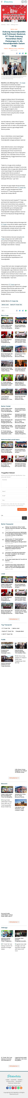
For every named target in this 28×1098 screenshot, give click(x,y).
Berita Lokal (14, 29)
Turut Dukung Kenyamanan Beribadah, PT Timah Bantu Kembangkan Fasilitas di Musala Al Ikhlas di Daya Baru (7, 398)
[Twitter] (10, 1088)
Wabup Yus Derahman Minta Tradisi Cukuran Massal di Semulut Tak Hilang (15, 527)
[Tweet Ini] (20, 53)
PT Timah (22, 83)
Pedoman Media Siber (14, 1083)
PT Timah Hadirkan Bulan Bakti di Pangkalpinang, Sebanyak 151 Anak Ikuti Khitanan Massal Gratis (7, 341)
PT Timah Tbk (22, 187)
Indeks (7, 1079)
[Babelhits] (8, 2)
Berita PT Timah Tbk (16, 304)
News (22, 48)
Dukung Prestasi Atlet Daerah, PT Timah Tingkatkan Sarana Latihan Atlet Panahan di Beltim (6, 940)
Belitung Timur (13, 48)
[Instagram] (15, 1088)
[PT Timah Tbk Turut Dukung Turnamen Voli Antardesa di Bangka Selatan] (7, 999)
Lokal (19, 48)
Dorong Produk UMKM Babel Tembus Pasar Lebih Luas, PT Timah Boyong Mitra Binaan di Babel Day (7, 915)
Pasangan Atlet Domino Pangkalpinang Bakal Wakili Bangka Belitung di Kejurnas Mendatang (21, 940)
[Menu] (2, 1)
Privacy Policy (10, 1081)
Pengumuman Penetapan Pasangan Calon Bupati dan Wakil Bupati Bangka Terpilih (6, 652)
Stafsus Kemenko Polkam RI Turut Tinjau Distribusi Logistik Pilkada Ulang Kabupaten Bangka (6, 665)
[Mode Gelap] (22, 1)
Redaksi (20, 1079)
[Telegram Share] (23, 53)
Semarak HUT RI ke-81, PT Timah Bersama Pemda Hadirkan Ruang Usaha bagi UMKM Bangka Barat (20, 355)
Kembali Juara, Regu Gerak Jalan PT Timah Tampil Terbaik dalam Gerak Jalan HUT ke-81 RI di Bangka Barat (7, 369)
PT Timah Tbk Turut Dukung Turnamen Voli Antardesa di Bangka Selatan (6, 1059)
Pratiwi (6, 48)
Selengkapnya (13, 619)
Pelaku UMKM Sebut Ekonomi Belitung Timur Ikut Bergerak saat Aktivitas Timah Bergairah (6, 327)
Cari (2, 515)
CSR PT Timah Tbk (7, 634)
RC (17, 1094)
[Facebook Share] (17, 53)
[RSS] (21, 1088)
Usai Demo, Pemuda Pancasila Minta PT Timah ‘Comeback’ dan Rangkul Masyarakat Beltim (20, 369)
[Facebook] (7, 1088)
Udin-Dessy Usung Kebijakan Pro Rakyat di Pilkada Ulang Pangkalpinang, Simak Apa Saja (21, 771)
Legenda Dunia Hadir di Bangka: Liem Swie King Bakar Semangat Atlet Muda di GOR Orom (21, 1059)
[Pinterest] (13, 1088)
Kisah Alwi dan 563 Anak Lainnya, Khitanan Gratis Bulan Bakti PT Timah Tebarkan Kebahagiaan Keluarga (21, 398)
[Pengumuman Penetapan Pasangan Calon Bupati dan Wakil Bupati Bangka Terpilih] (7, 645)
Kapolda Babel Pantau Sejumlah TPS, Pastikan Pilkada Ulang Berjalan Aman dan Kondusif (21, 652)
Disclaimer (19, 1081)
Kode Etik (13, 1079)
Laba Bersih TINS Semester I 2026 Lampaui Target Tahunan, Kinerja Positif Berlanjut (19, 809)
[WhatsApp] (18, 1088)
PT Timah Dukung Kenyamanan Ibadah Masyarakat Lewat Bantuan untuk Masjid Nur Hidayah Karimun (7, 384)
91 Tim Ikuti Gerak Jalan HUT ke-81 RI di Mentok (16, 560)
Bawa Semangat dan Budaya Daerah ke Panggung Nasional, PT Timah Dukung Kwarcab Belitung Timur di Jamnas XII (7, 355)
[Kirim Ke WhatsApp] (26, 53)
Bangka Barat (20, 631)
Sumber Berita (5, 307)
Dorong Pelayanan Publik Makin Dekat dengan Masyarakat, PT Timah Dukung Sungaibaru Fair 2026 (21, 327)
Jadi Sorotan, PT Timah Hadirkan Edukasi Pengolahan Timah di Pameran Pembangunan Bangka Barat (20, 384)
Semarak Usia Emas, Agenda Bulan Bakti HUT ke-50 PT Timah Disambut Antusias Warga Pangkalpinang (20, 341)
